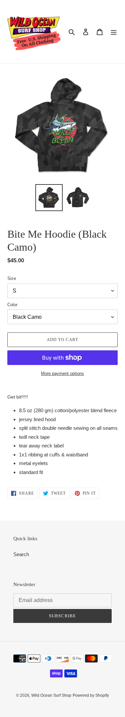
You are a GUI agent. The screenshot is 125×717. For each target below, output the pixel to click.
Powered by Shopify (91, 695)
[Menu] (114, 32)
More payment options (62, 373)
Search (21, 554)
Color (12, 304)
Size (11, 278)
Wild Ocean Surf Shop (51, 695)
